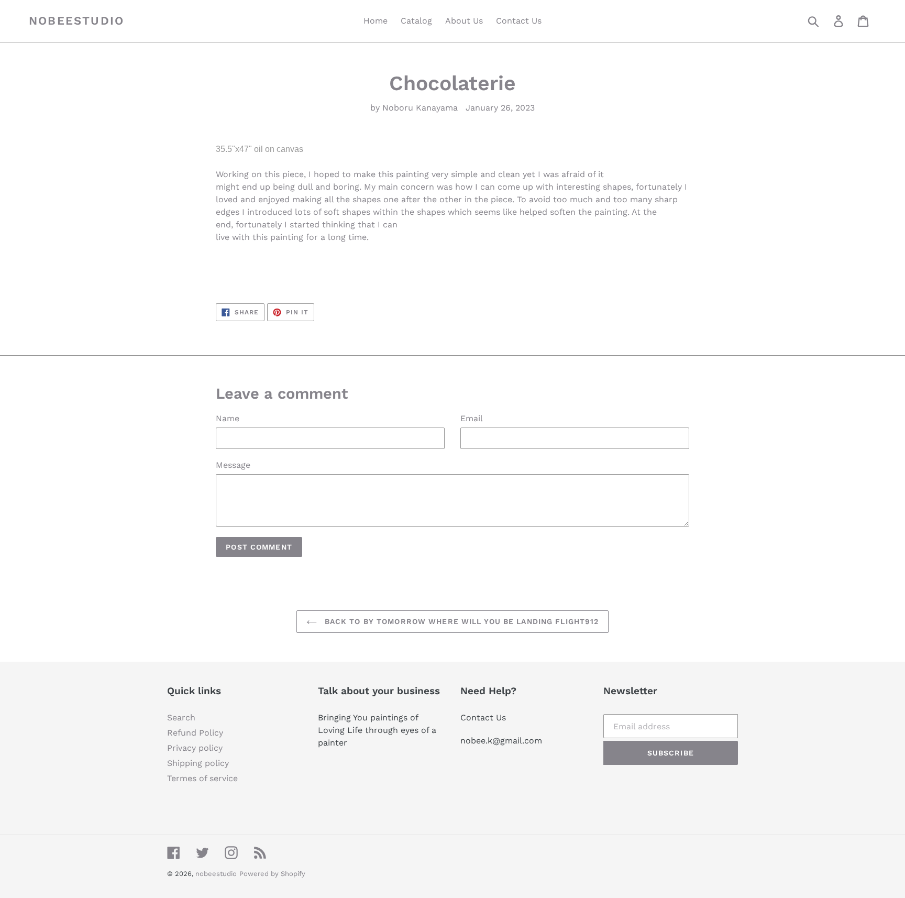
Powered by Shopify (272, 874)
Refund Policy (195, 733)
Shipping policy (198, 763)
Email (471, 418)
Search (181, 717)
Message (233, 465)
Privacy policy (195, 748)
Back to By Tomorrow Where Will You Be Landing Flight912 (460, 621)
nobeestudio (76, 20)
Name (227, 418)
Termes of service (202, 778)
